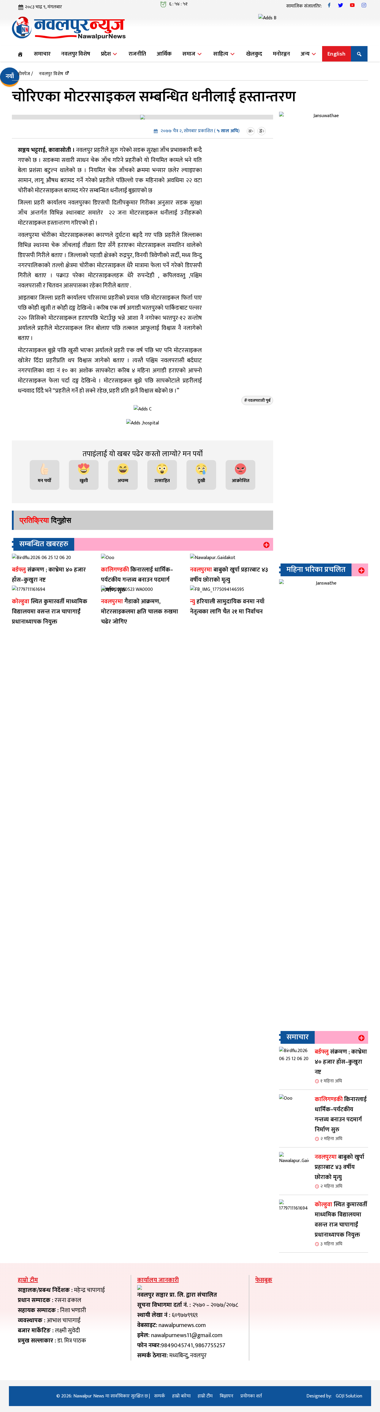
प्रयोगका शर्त (251, 1396)
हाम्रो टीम (205, 1396)
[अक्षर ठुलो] (262, 131)
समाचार (42, 54)
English (336, 54)
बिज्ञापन (226, 1396)
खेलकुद (254, 54)
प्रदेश (106, 54)
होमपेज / (25, 74)
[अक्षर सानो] (251, 131)
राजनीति (137, 54)
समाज (189, 54)
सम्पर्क (159, 1396)
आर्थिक (164, 54)
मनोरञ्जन (281, 54)
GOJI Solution (349, 1396)
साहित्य (221, 54)
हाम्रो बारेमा (181, 1396)
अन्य (306, 54)
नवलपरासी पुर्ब (259, 400)
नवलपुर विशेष (75, 54)
